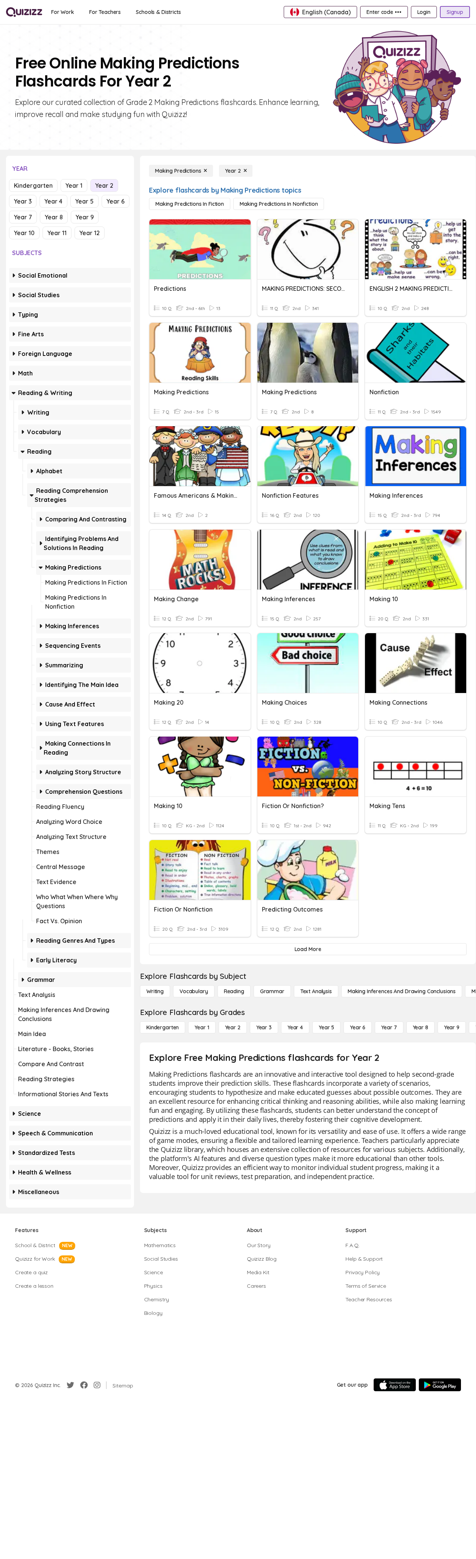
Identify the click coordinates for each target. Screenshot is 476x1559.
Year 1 (73, 185)
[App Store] (395, 1384)
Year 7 (23, 217)
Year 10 (24, 233)
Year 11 (57, 233)
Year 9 (85, 217)
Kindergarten (33, 185)
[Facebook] (84, 1385)
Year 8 (54, 217)
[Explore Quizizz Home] (24, 12)
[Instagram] (97, 1385)
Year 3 (23, 201)
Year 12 (89, 233)
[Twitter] (70, 1385)
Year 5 (84, 201)
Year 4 (53, 201)
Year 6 (115, 201)
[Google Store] (440, 1384)
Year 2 (104, 185)
